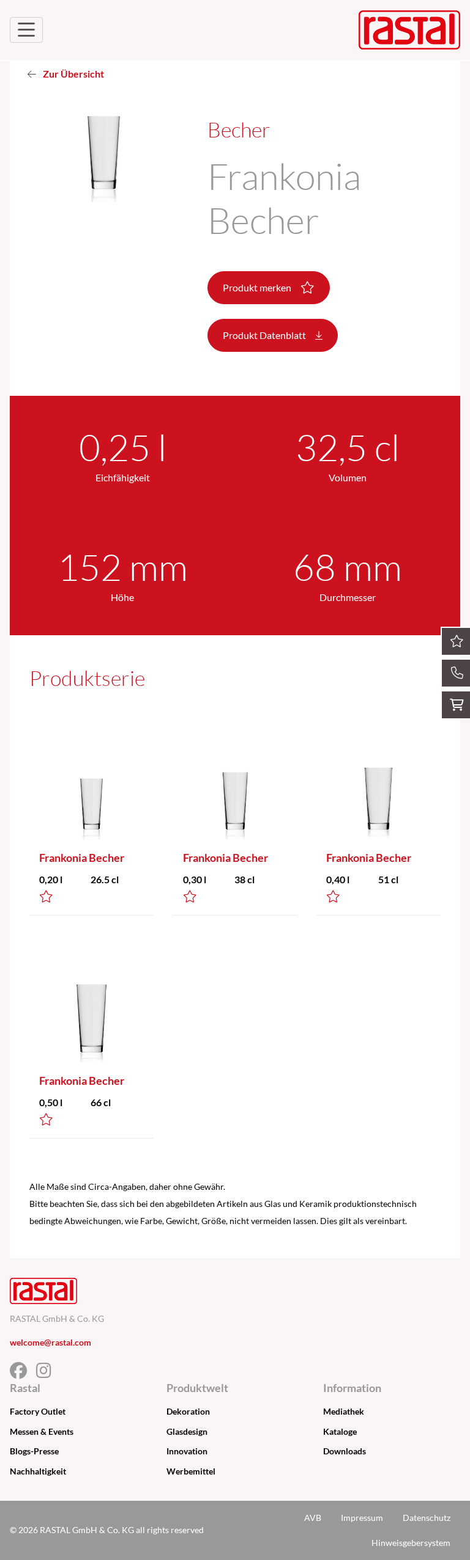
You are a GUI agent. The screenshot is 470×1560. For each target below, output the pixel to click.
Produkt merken (258, 287)
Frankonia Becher (81, 857)
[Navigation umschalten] (26, 30)
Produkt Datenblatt (265, 335)
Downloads (344, 1451)
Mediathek (343, 1411)
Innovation (186, 1451)
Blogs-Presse (34, 1451)
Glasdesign (186, 1431)
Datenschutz (426, 1517)
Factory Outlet (37, 1411)
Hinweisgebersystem (410, 1542)
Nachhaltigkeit (38, 1471)
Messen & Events (41, 1431)
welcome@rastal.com (50, 1342)
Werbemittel (190, 1471)
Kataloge (340, 1431)
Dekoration (188, 1411)
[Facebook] (23, 1373)
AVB (312, 1517)
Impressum (362, 1517)
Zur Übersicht (72, 73)
